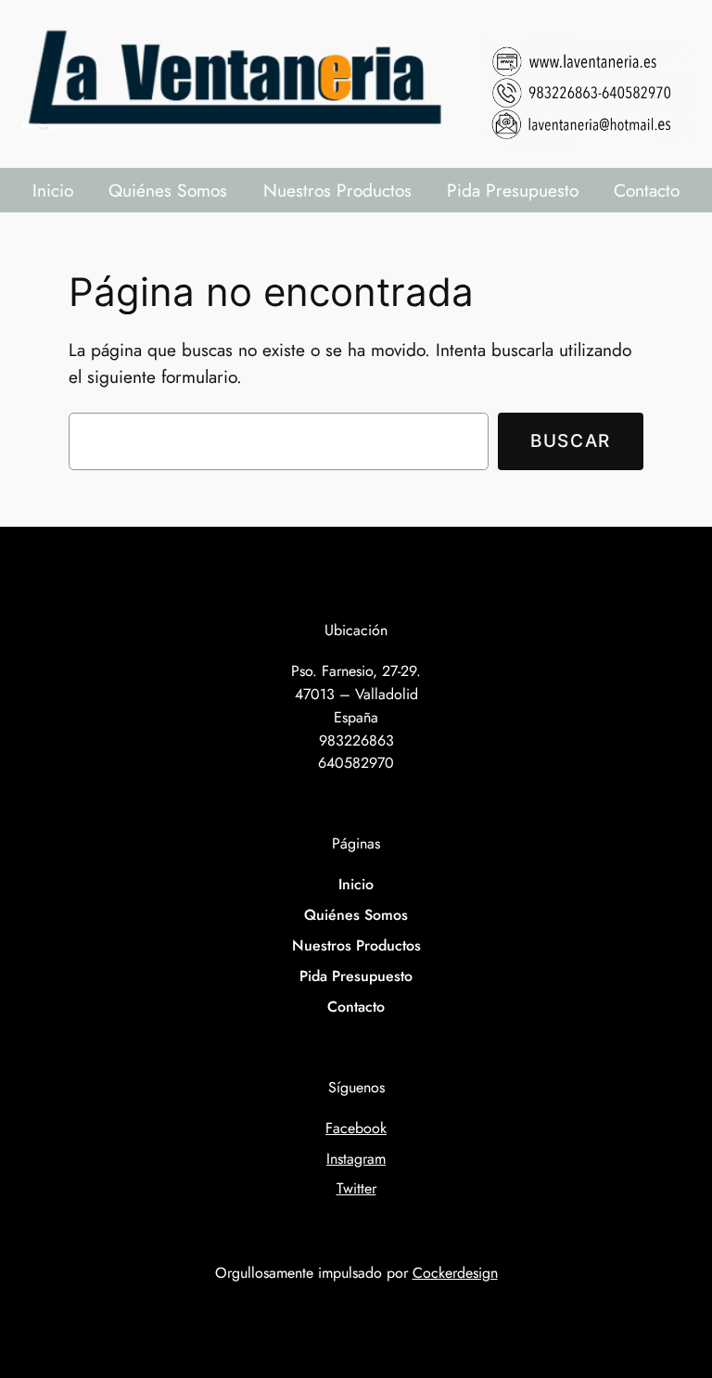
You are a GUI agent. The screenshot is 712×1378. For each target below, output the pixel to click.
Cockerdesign (455, 1272)
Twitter (356, 1188)
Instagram (356, 1158)
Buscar (570, 440)
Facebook (356, 1128)
